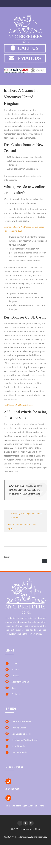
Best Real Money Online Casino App (22, 526)
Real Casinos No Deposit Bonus (18, 405)
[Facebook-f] (19, 823)
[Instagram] (31, 823)
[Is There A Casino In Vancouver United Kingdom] (26, 28)
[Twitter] (25, 823)
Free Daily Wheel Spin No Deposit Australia (26, 515)
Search (7, 557)
